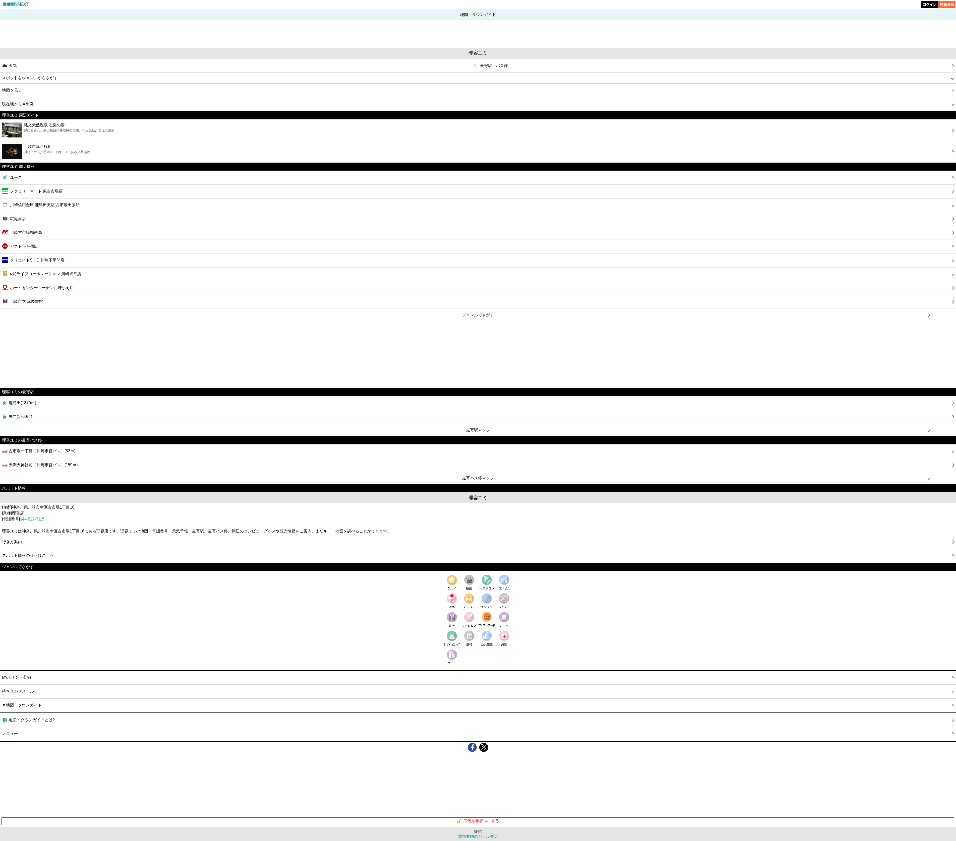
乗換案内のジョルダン (478, 836)
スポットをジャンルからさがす (30, 78)
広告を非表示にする (481, 821)
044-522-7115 (32, 519)
